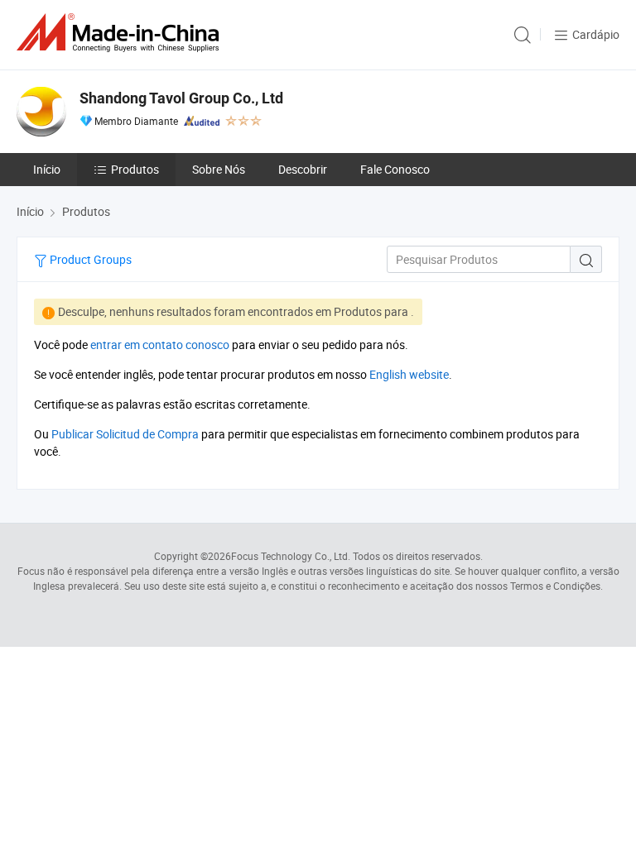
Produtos (135, 169)
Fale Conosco (395, 169)
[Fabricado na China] (121, 32)
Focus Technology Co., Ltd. (290, 555)
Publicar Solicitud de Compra (125, 434)
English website (409, 374)
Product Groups (89, 259)
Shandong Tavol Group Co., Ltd (181, 98)
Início (46, 169)
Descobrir (302, 169)
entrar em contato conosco (159, 344)
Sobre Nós (218, 169)
